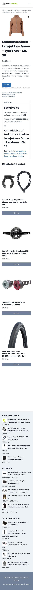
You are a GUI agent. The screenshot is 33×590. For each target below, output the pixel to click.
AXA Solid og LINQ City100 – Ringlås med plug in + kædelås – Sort (15, 202)
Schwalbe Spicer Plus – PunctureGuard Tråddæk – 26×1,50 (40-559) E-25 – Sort (13, 353)
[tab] (16, 102)
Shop (8, 10)
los (6, 96)
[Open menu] (29, 3)
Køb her (6, 85)
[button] (28, 17)
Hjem (3, 10)
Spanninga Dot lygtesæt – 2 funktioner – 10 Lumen (13, 303)
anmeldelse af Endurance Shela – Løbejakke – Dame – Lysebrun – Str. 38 (15, 153)
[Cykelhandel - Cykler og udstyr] (10, 4)
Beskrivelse (7, 102)
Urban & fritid (15, 10)
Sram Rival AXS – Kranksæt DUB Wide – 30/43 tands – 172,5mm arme (15, 253)
